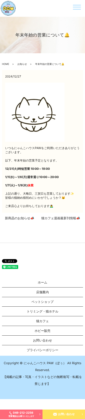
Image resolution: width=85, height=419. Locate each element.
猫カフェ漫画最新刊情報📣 (60, 218)
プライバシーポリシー (42, 350)
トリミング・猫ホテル (42, 311)
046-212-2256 (21, 414)
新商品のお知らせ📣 (19, 218)
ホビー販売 (42, 331)
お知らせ (22, 64)
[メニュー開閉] (77, 7)
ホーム (42, 282)
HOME (5, 64)
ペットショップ (42, 302)
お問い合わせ (66, 414)
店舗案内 (42, 292)
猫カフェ (42, 321)
